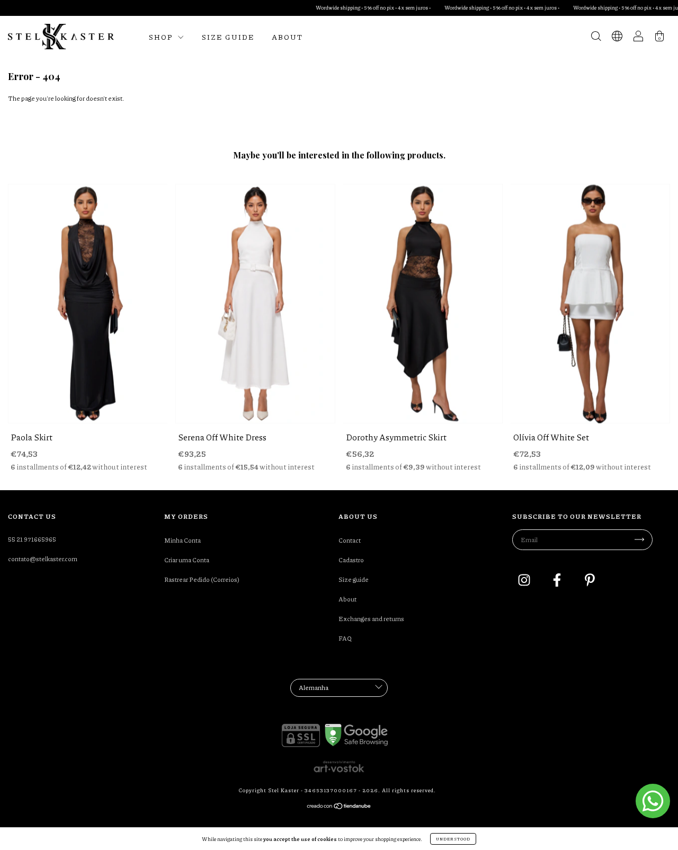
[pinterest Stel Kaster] (590, 581)
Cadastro (351, 559)
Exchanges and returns (371, 618)
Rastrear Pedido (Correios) (201, 579)
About (287, 36)
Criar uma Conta (186, 559)
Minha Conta (182, 540)
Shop (161, 36)
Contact (349, 540)
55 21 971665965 (32, 539)
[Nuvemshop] (339, 807)
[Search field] (596, 37)
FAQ (345, 638)
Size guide (228, 36)
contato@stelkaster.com (42, 558)
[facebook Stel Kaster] (557, 581)
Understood (453, 839)
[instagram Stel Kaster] (524, 581)
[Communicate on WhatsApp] (653, 801)
